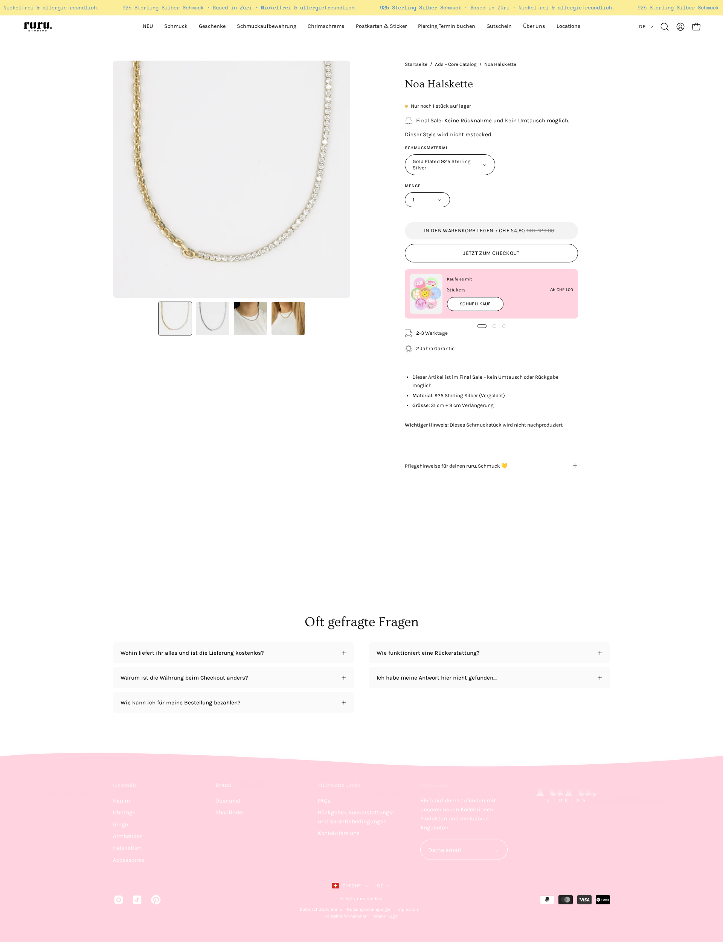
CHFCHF (351, 886)
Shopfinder (229, 812)
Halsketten (127, 847)
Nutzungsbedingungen (369, 909)
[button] (534, 26)
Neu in (121, 800)
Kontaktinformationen (346, 916)
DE (642, 26)
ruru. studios (369, 898)
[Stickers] (426, 294)
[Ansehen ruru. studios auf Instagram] (117, 899)
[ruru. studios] (38, 27)
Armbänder (127, 836)
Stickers (456, 290)
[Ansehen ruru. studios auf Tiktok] (135, 899)
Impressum (408, 909)
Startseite (416, 64)
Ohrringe (124, 812)
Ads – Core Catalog (456, 64)
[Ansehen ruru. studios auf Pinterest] (154, 899)
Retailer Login (385, 916)
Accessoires (128, 859)
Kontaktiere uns (339, 833)
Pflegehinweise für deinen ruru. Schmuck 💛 (456, 466)
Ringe (120, 824)
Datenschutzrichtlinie (321, 909)
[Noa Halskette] (175, 318)
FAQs (324, 800)
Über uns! (227, 800)
